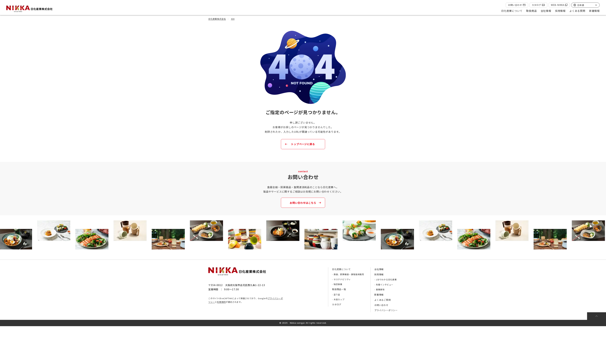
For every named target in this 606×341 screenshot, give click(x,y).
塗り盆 (337, 294)
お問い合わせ (515, 4)
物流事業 (338, 284)
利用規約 (221, 301)
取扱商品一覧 (339, 289)
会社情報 (379, 269)
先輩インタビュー (384, 284)
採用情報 (379, 274)
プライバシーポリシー (386, 310)
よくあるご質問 (382, 299)
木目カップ (339, 299)
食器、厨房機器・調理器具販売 (349, 274)
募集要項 (380, 289)
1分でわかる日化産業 (386, 279)
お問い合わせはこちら (303, 203)
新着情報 (594, 11)
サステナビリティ (342, 279)
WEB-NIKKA (557, 4)
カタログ (536, 4)
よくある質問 (577, 11)
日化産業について (341, 269)
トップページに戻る (303, 144)
